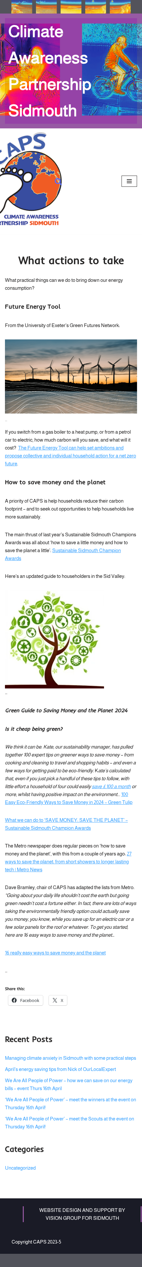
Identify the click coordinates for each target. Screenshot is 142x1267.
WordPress (91, 1260)
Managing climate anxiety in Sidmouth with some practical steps (70, 1058)
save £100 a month (111, 786)
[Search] (58, 181)
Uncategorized (20, 1168)
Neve (44, 1260)
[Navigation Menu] (129, 181)
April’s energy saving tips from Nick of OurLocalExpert (60, 1069)
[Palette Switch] (71, 7)
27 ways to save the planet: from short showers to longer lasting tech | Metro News (68, 861)
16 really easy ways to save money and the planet (55, 952)
